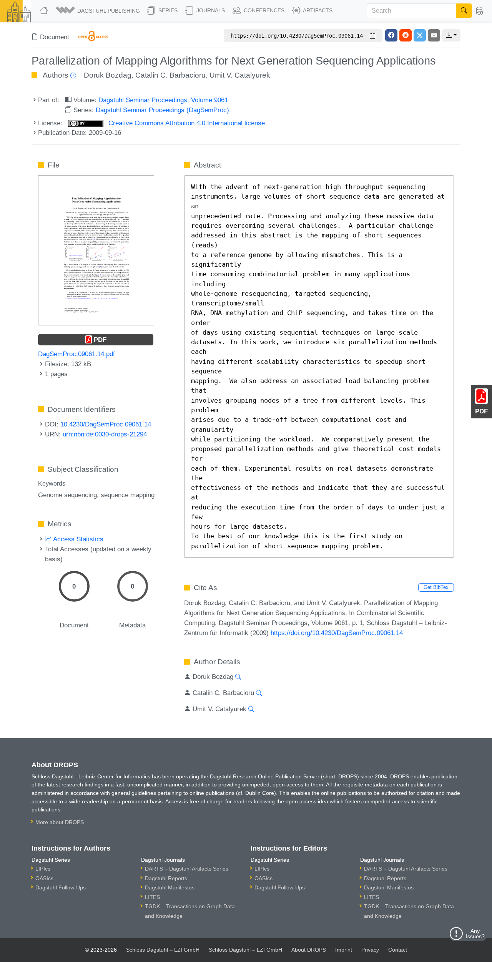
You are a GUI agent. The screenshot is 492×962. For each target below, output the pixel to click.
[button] (98, 10)
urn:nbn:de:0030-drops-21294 (105, 434)
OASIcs (44, 878)
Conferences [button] (263, 10)
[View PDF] (96, 250)
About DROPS (308, 950)
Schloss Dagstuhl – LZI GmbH (162, 950)
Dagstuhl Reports (166, 878)
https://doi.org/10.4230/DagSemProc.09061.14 (337, 633)
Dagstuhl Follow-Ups (60, 887)
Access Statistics (77, 539)
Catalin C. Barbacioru (170, 75)
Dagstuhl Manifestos (169, 887)
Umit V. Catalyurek (239, 75)
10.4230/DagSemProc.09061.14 (105, 424)
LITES (152, 897)
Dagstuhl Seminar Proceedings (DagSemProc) (162, 110)
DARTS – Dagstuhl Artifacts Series (186, 869)
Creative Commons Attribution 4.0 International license (185, 123)
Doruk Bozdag (107, 75)
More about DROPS (59, 822)
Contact (397, 950)
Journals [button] (210, 10)
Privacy (370, 950)
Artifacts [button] (317, 10)
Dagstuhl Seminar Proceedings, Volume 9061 (163, 100)
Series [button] (167, 10)
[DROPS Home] (44, 10)
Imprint (343, 950)
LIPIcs (42, 869)
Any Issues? (475, 933)
